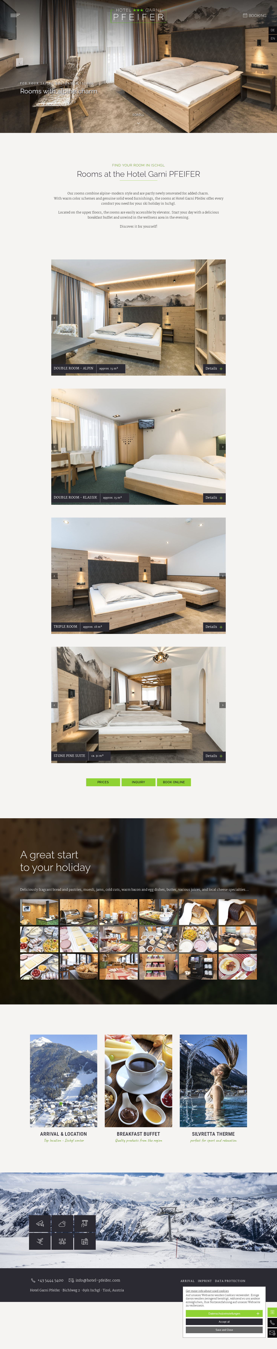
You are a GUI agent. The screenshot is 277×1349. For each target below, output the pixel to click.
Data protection (230, 1281)
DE (273, 30)
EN (273, 38)
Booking (257, 15)
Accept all (224, 1321)
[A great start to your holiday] (39, 912)
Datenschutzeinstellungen (224, 1313)
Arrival (188, 1281)
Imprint (205, 1281)
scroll (138, 115)
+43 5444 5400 (50, 1280)
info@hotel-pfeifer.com (98, 1280)
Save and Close (224, 1329)
